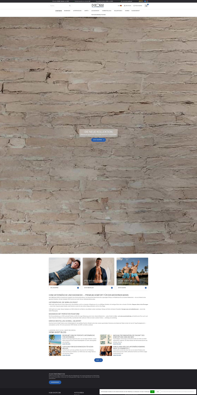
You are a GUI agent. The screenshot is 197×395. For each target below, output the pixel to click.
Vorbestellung (106, 10)
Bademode (67, 10)
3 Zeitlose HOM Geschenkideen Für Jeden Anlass (77, 347)
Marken (127, 10)
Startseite (58, 10)
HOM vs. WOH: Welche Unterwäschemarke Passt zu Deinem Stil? (129, 347)
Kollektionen (118, 10)
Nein (158, 391)
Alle (97, 360)
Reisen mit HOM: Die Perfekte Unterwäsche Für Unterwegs (78, 336)
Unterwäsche (77, 10)
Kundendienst (136, 10)
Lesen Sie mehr (66, 344)
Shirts (86, 10)
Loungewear (95, 10)
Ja (152, 391)
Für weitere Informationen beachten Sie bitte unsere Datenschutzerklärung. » (178, 391)
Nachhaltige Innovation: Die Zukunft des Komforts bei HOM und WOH (128, 336)
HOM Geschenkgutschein (98, 14)
